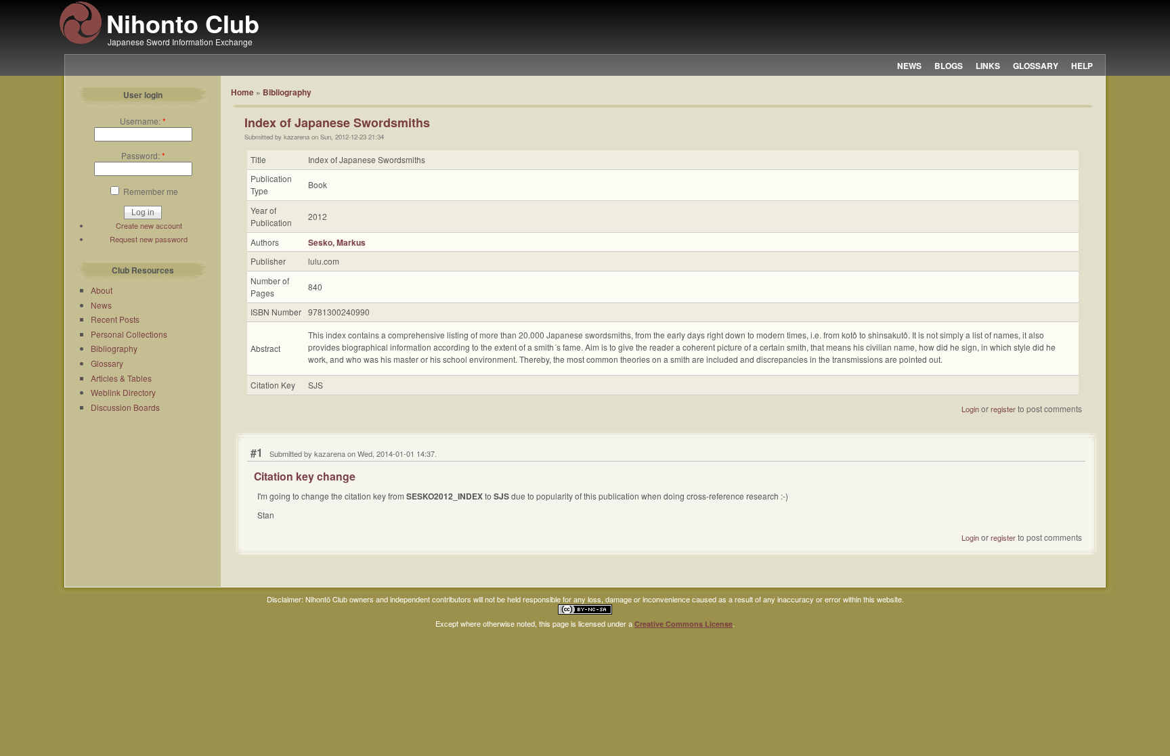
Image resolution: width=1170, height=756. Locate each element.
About (101, 290)
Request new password (149, 239)
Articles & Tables (121, 378)
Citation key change (304, 476)
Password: (143, 155)
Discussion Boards (125, 407)
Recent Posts (115, 319)
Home (242, 92)
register (1003, 408)
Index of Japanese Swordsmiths (337, 122)
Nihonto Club (182, 23)
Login (970, 408)
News (101, 305)
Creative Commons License (683, 624)
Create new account (149, 225)
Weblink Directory (123, 392)
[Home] (80, 42)
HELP (1082, 66)
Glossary (107, 363)
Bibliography (114, 348)
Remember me (149, 191)
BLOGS (948, 66)
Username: (143, 121)
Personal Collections (129, 334)
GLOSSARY (1035, 66)
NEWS (909, 66)
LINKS (988, 66)
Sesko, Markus (337, 242)
